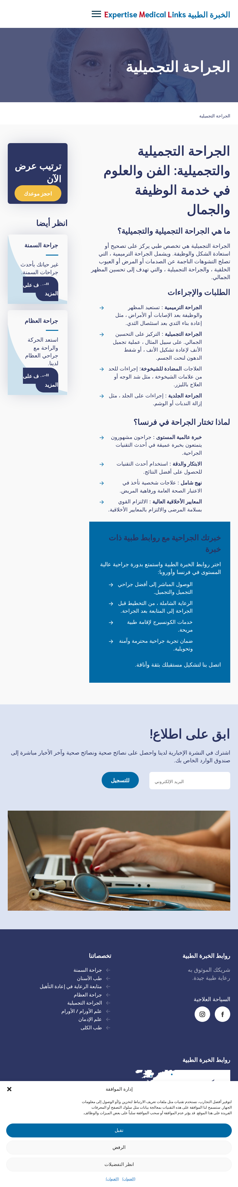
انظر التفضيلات (119, 1164)
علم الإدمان (90, 1018)
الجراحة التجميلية (84, 1002)
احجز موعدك (38, 193)
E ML (167, 14)
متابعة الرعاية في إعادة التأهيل (70, 986)
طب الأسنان (89, 978)
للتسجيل (120, 779)
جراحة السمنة (87, 969)
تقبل (119, 1130)
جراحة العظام (87, 994)
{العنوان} (128, 1178)
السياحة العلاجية (212, 999)
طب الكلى (91, 1027)
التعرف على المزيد (40, 288)
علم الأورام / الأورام (81, 1010)
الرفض (119, 1147)
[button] (9, 1089)
